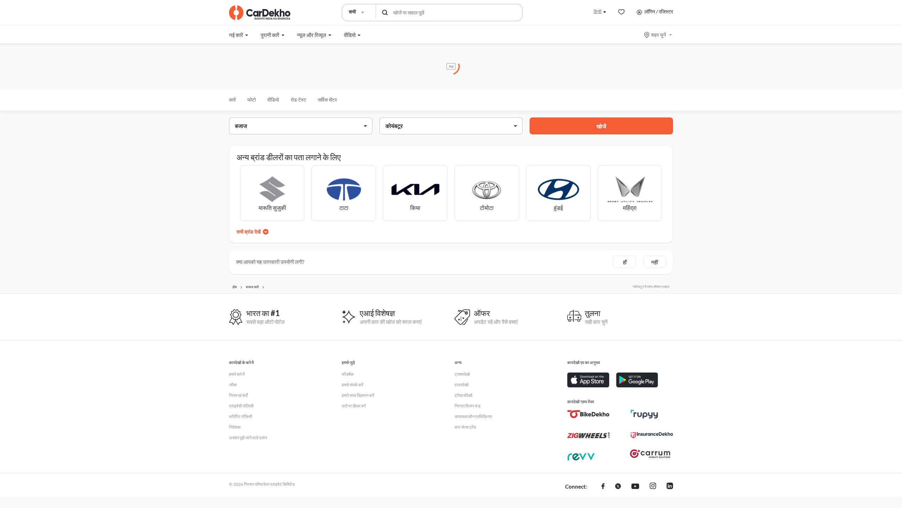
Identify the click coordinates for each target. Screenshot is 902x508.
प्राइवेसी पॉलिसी (241, 406)
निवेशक (235, 427)
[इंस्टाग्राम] (653, 487)
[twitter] (618, 487)
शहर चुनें (658, 35)
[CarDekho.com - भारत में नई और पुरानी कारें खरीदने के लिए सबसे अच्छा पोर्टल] (259, 12)
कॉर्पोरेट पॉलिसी (240, 416)
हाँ (624, 262)
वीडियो (273, 100)
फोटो (251, 100)
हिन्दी (597, 11)
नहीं (654, 262)
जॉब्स (233, 384)
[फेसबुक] (603, 487)
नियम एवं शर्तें (238, 395)
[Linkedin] (670, 487)
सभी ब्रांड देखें (248, 232)
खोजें (601, 126)
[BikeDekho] (588, 414)
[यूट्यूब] (635, 487)
